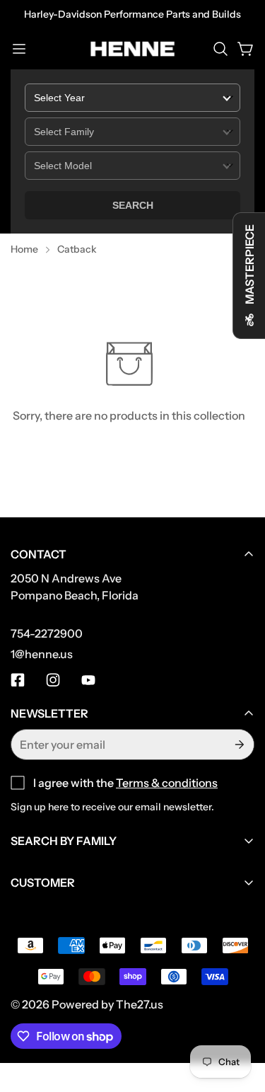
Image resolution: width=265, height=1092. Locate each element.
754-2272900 (47, 633)
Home (24, 249)
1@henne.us (42, 654)
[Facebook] (18, 680)
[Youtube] (88, 680)
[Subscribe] (238, 744)
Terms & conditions (167, 783)
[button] (220, 48)
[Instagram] (53, 680)
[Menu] (19, 48)
